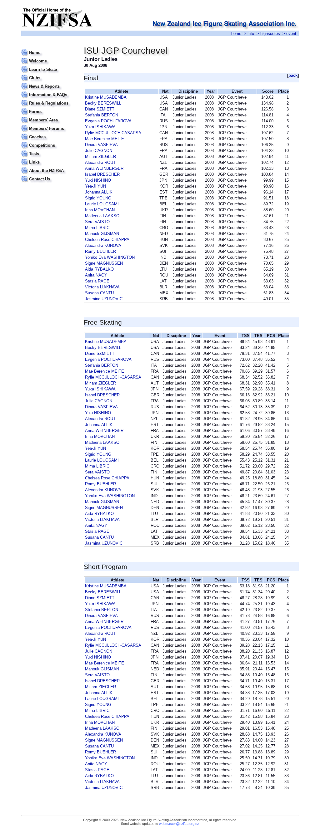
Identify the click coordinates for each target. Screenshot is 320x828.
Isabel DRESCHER (102, 174)
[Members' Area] (48, 116)
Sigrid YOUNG (98, 198)
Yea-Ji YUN (95, 186)
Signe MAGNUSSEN (104, 263)
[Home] (48, 48)
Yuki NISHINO (98, 180)
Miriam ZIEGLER (100, 156)
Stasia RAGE (97, 281)
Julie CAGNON (98, 150)
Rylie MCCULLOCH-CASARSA (113, 132)
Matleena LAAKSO (102, 215)
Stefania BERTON (101, 115)
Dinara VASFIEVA (101, 144)
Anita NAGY (96, 275)
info (251, 33)
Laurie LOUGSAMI (102, 204)
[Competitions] (48, 141)
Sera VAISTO (97, 221)
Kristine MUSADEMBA (106, 97)
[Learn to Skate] (48, 65)
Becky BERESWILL (103, 103)
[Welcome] (48, 57)
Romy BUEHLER (100, 251)
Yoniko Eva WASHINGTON (110, 257)
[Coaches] (48, 133)
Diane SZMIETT (99, 109)
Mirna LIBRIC (97, 227)
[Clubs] (48, 74)
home (236, 33)
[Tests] (48, 149)
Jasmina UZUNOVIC (103, 298)
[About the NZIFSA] (48, 166)
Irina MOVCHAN (100, 210)
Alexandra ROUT (100, 162)
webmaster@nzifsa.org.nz (179, 824)
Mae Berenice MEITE (104, 138)
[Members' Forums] (48, 124)
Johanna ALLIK (98, 192)
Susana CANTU (99, 293)
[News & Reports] (48, 82)
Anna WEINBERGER (104, 168)
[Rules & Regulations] (48, 99)
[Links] (48, 158)
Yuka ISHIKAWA (100, 127)
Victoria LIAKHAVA (102, 287)
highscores (270, 33)
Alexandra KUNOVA (103, 245)
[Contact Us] (48, 175)
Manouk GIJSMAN (102, 233)
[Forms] (48, 107)
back (293, 75)
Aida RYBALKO (99, 269)
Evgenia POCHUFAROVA (108, 121)
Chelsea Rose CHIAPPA (107, 239)
